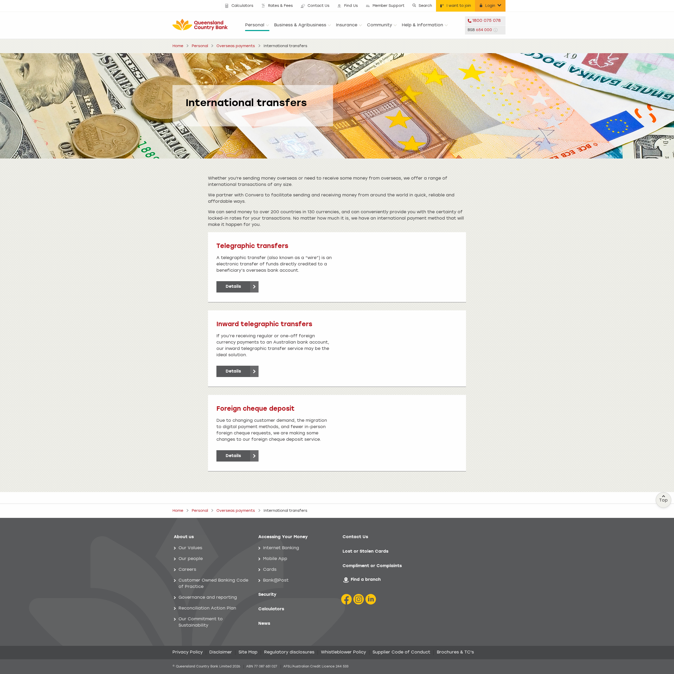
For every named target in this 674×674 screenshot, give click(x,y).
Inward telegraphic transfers (264, 324)
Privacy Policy (187, 652)
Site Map (248, 652)
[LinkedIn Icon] (370, 599)
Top (663, 500)
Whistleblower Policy (343, 652)
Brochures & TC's (455, 652)
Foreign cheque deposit (255, 409)
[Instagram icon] (358, 599)
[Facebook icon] (346, 599)
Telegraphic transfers (252, 246)
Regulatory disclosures (289, 652)
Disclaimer (220, 652)
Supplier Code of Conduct (401, 652)
